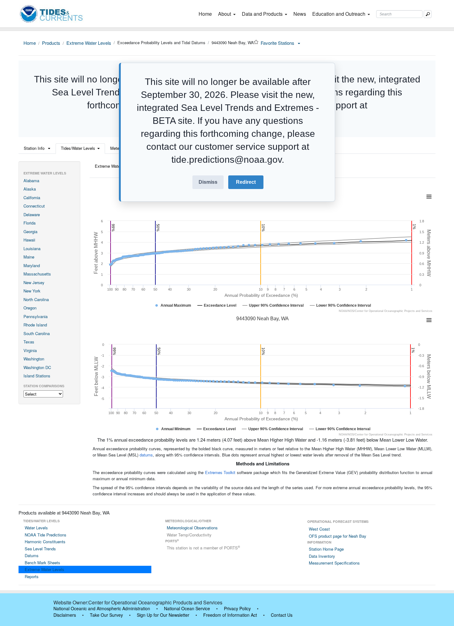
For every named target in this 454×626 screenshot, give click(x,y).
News (299, 13)
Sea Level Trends (40, 549)
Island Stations (36, 376)
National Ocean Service (187, 608)
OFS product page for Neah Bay (337, 536)
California (31, 197)
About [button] (224, 13)
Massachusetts (37, 274)
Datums (32, 555)
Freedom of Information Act (230, 615)
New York (31, 291)
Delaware (31, 214)
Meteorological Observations (192, 528)
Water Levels (36, 528)
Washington (33, 359)
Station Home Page (326, 549)
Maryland (31, 265)
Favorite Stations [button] (278, 43)
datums (146, 455)
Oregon (29, 308)
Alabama (31, 180)
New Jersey (33, 282)
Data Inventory (322, 556)
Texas (28, 342)
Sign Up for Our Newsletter (163, 615)
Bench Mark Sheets (42, 562)
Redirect (246, 182)
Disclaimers (64, 615)
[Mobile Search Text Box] (427, 14)
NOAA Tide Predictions (45, 535)
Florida (29, 223)
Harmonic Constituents (45, 541)
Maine (28, 257)
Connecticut (34, 206)
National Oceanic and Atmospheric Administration (101, 608)
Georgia (30, 231)
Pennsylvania (35, 316)
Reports (32, 576)
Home (206, 13)
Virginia (30, 350)
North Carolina (36, 299)
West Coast (319, 529)
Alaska (29, 189)
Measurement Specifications (334, 563)
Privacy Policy (237, 608)
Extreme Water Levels (88, 43)
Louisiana (31, 248)
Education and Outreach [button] (338, 13)
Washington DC (37, 367)
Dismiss (208, 182)
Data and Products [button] (262, 13)
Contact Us (281, 615)
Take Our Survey (106, 615)
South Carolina (36, 333)
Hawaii (29, 240)
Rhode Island (35, 325)
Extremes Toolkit (220, 472)
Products (51, 43)
